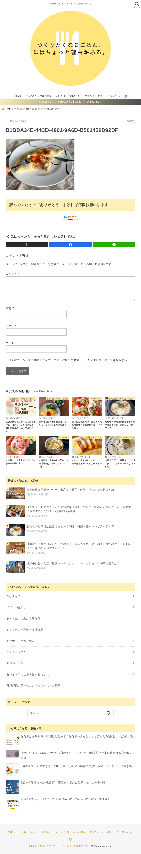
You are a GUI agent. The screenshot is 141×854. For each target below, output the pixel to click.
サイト (10, 342)
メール (12, 325)
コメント (13, 273)
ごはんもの (14, 596)
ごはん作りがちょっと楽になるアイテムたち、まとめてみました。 (70, 102)
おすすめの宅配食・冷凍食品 (25, 629)
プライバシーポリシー (95, 96)
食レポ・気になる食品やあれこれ (28, 674)
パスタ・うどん (16, 651)
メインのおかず (16, 607)
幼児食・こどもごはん (21, 640)
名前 (10, 308)
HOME (18, 96)
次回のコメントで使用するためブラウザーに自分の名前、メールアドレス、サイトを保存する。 (69, 360)
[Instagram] (125, 96)
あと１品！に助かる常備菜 (23, 618)
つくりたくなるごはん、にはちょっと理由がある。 (63, 846)
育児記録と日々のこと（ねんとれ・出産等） (35, 685)
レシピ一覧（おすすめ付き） (68, 96)
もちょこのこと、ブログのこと (38, 96)
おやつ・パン (15, 663)
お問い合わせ (114, 96)
